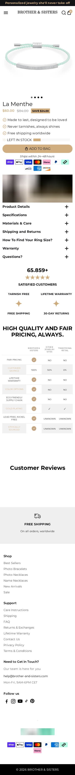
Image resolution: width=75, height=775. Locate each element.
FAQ (7, 621)
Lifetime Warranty (17, 633)
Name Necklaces (16, 580)
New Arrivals (13, 586)
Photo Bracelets (15, 569)
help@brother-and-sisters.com (26, 676)
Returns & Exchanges (19, 627)
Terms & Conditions (18, 651)
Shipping (10, 615)
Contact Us (12, 639)
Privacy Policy (14, 645)
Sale (7, 592)
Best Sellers (12, 563)
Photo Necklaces (16, 574)
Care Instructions (16, 610)
